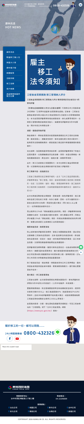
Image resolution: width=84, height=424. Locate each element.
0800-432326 (61, 5)
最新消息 (10, 52)
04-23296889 (61, 398)
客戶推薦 (10, 88)
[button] (80, 4)
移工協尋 (10, 83)
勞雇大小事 (11, 62)
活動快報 (10, 78)
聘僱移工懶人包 (13, 57)
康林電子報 (11, 67)
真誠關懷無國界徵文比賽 (13, 95)
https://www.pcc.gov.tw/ (39, 310)
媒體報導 (10, 73)
